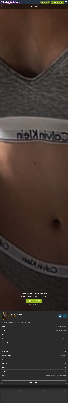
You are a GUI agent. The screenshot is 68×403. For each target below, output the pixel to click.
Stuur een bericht (35, 301)
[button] (60, 316)
